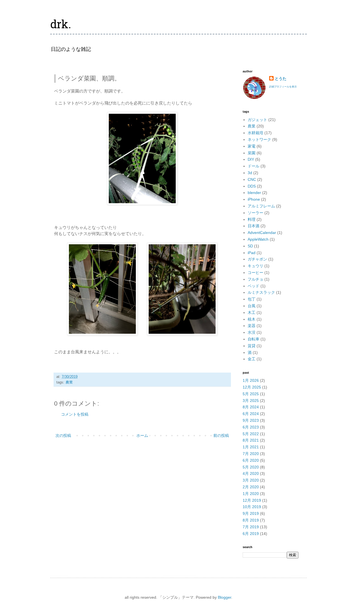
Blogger (224, 597)
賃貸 (251, 346)
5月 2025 (251, 394)
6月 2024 (251, 413)
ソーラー (255, 212)
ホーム (142, 435)
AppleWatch (258, 239)
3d (250, 172)
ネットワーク (259, 139)
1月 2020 (251, 493)
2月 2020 (251, 487)
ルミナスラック (261, 292)
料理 (251, 219)
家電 (251, 146)
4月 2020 (251, 473)
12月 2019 (252, 500)
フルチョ (255, 279)
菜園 (251, 153)
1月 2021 (251, 447)
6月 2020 (251, 460)
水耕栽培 (255, 133)
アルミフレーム (261, 206)
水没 (251, 332)
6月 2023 (251, 427)
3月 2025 (251, 400)
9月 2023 (251, 420)
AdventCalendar (262, 232)
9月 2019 (251, 513)
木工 (251, 312)
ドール (253, 166)
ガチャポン (257, 259)
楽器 (251, 325)
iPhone (254, 199)
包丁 (251, 299)
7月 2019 (251, 527)
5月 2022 (251, 434)
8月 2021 (251, 440)
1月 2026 (251, 380)
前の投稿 (221, 435)
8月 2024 (251, 407)
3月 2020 (251, 480)
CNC (252, 179)
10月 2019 (252, 507)
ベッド (253, 286)
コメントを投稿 (74, 414)
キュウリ (255, 266)
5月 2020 (251, 467)
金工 (251, 359)
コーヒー (255, 272)
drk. (60, 25)
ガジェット (257, 119)
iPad (251, 252)
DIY (251, 159)
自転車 (253, 339)
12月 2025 (252, 387)
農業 (69, 382)
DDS (252, 186)
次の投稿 (63, 435)
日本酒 (253, 226)
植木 (251, 319)
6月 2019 (251, 533)
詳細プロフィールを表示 (283, 86)
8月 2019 (251, 520)
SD (250, 246)
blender (254, 192)
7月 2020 (251, 453)
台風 (251, 306)
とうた (280, 78)
